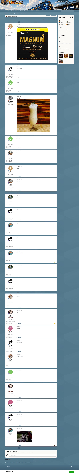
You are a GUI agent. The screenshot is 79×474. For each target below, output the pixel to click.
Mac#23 (10, 71)
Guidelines (6, 472)
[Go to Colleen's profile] (6, 16)
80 (17, 22)
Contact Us (11, 468)
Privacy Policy (7, 468)
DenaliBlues (10, 228)
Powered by (70, 468)
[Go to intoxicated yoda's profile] (10, 168)
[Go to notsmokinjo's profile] (10, 197)
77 (12, 22)
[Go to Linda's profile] (10, 82)
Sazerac (69, 24)
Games (16, 16)
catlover (10, 184)
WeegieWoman (10, 101)
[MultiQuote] (17, 62)
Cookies (14, 468)
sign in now (23, 452)
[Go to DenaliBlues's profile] (10, 225)
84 (24, 22)
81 (19, 22)
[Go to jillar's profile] (10, 312)
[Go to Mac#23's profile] (10, 68)
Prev (8, 22)
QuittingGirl (10, 299)
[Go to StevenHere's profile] (10, 26)
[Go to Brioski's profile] (10, 328)
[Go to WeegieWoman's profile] (10, 98)
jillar (10, 315)
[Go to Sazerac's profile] (67, 24)
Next (30, 22)
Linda (10, 85)
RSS (17, 468)
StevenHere (10, 29)
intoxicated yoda (10, 171)
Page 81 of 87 (36, 22)
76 (10, 22)
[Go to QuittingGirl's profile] (10, 296)
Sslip (61, 21)
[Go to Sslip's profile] (59, 22)
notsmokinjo (10, 200)
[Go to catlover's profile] (10, 152)
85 (26, 22)
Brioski (10, 331)
